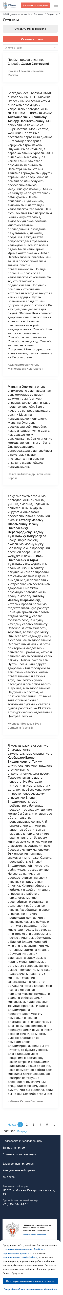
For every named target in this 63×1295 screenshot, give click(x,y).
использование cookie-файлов (20, 1257)
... (54, 1124)
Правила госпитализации (19, 1154)
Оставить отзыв (32, 39)
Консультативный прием (19, 1170)
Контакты (9, 1177)
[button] (30, 48)
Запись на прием (14, 1147)
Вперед (22, 1131)
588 (12, 1131)
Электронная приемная (18, 1163)
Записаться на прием (35, 5)
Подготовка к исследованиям (22, 1141)
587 (6, 1131)
